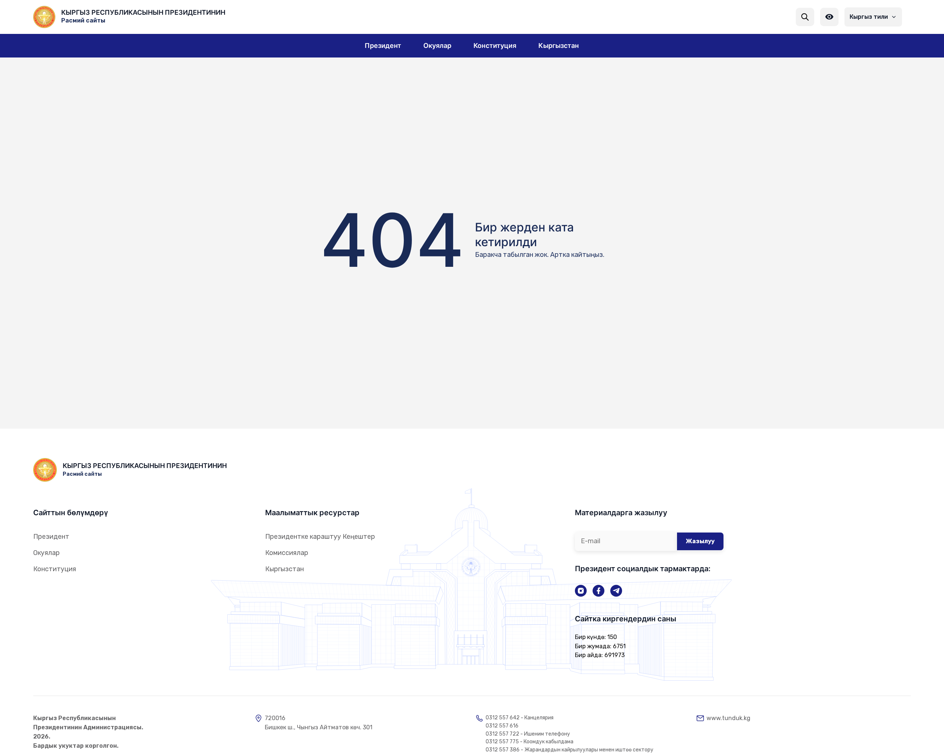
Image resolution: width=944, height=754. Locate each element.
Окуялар (46, 553)
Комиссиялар (286, 553)
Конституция (54, 569)
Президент (51, 537)
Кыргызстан (284, 569)
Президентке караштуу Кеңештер (320, 537)
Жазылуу (700, 541)
